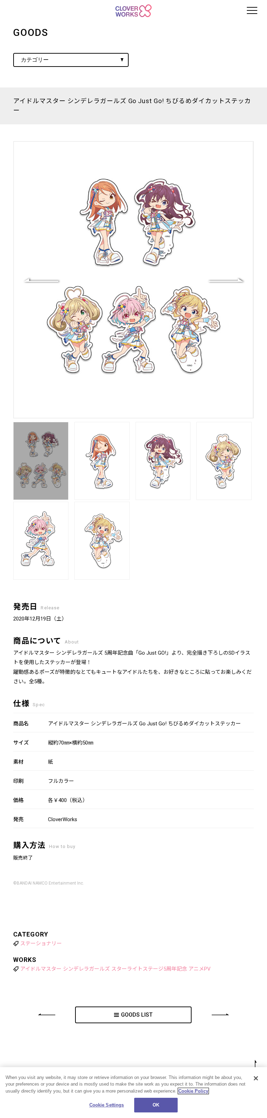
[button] (226, 280)
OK (156, 1105)
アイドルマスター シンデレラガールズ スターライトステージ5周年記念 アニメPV (115, 969)
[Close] (256, 1078)
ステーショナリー (41, 943)
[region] (133, 1092)
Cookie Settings (106, 1105)
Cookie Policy (193, 1091)
